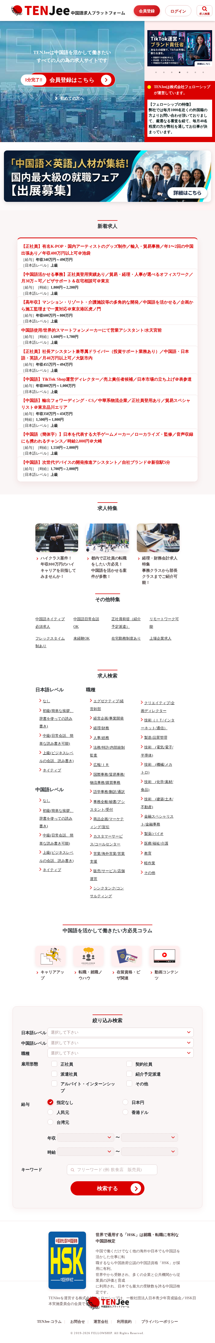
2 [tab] (163, 72)
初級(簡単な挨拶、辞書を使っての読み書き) (56, 718)
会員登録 (147, 11)
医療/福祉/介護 (156, 843)
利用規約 (124, 1322)
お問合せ (79, 1322)
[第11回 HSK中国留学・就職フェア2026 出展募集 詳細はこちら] (107, 176)
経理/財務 (101, 728)
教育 (148, 853)
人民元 (63, 1112)
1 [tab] (156, 72)
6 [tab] (195, 72)
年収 (51, 1138)
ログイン (178, 11)
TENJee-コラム (51, 1322)
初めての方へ (72, 98)
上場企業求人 (160, 638)
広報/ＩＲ (101, 765)
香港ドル (140, 1112)
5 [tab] (187, 72)
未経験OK (81, 638)
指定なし (65, 1102)
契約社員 (144, 1064)
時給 (51, 1152)
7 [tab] (203, 72)
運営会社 (103, 1322)
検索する (107, 1188)
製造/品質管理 (155, 738)
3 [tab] (171, 72)
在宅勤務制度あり (126, 638)
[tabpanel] (179, 48)
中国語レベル (33, 1043)
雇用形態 (29, 1064)
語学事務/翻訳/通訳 (109, 792)
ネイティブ (52, 770)
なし (46, 701)
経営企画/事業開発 (108, 718)
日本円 (138, 1102)
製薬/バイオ (154, 834)
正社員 (67, 1064)
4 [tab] (179, 72)
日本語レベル (33, 1033)
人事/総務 (101, 738)
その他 (149, 873)
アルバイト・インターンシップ (88, 1087)
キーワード (31, 1169)
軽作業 (149, 863)
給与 (25, 1104)
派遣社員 (69, 1074)
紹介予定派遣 (148, 1074)
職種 (25, 1053)
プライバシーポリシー (159, 1322)
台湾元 (63, 1122)
